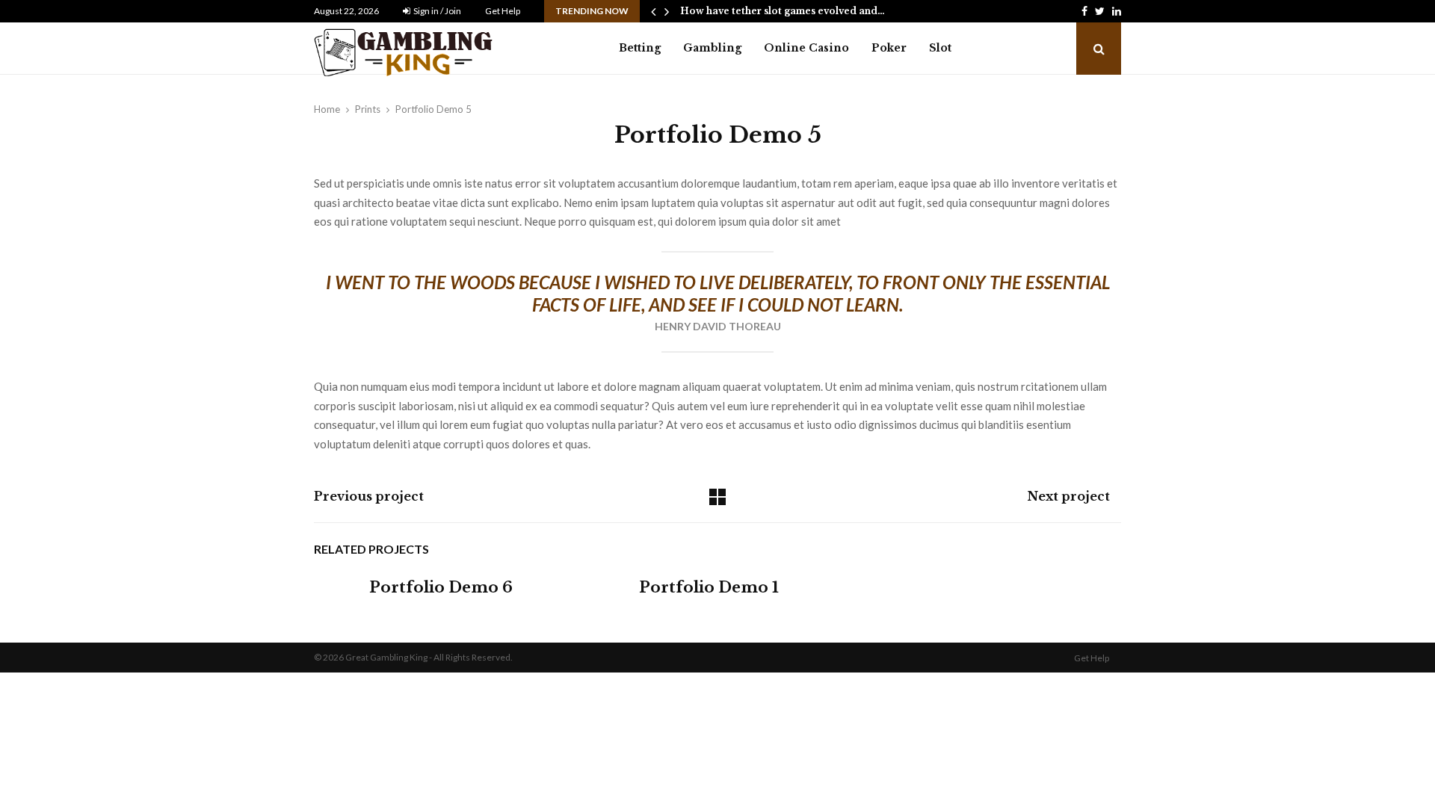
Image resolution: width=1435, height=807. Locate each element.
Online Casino (806, 48)
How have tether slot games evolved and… (782, 10)
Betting (640, 48)
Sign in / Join (436, 10)
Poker (889, 48)
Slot (940, 48)
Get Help (502, 10)
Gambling (712, 48)
